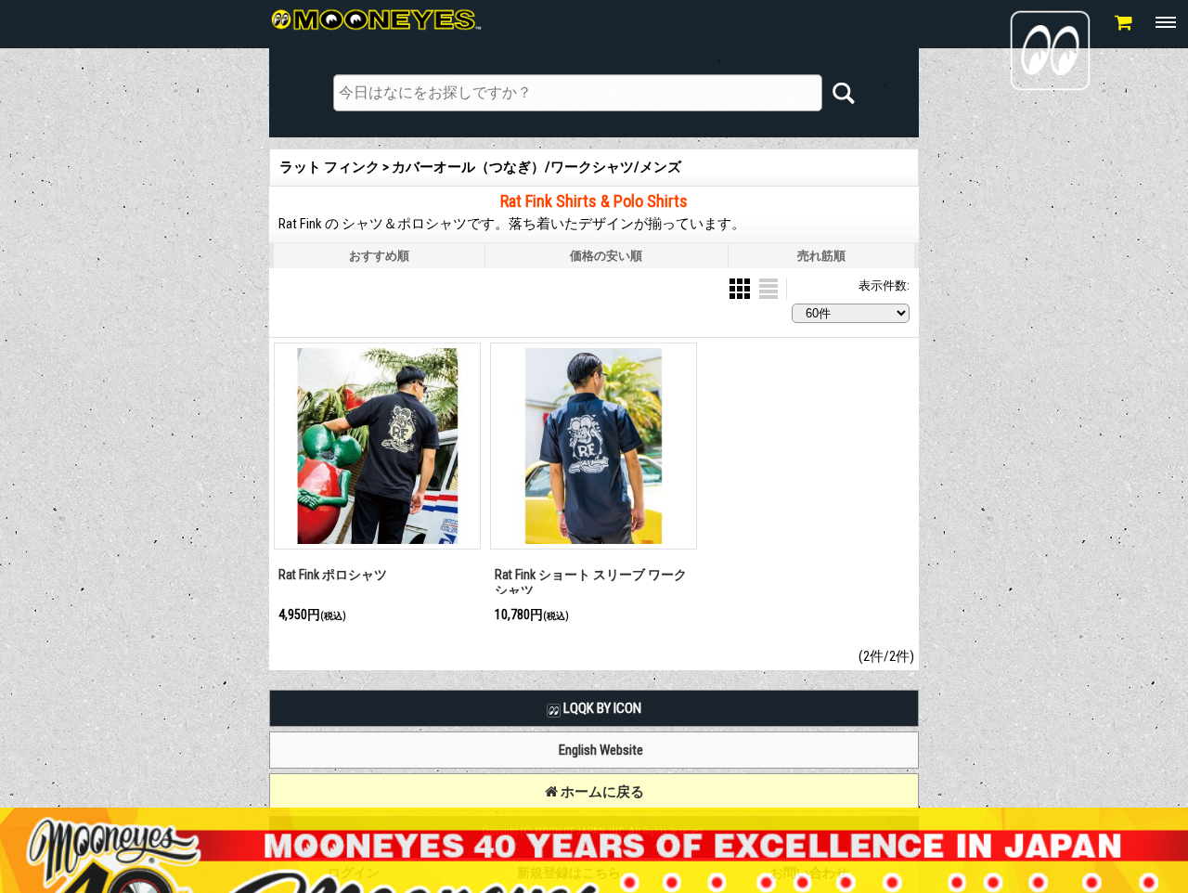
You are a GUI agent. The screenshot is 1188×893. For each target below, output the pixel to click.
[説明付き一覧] (768, 287)
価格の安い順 (606, 256)
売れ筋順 (821, 256)
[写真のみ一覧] (741, 287)
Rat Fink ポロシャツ (332, 574)
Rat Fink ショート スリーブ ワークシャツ (591, 582)
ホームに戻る (601, 791)
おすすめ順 (379, 256)
